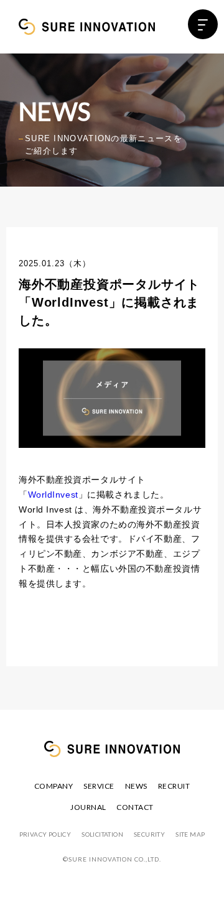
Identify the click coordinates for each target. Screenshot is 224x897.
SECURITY (149, 834)
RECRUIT (174, 786)
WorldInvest (53, 495)
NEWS (136, 786)
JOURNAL (88, 807)
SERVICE (98, 786)
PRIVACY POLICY (45, 834)
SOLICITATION (102, 834)
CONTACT (134, 807)
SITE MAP (190, 834)
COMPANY (53, 786)
